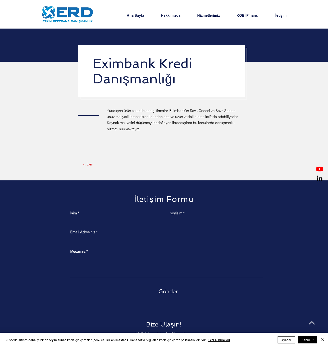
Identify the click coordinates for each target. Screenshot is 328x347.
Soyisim (176, 213)
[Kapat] (322, 339)
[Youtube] (320, 169)
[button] (213, 15)
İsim (73, 213)
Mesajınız (77, 251)
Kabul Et (307, 340)
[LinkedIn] (320, 178)
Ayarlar (286, 340)
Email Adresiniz (82, 232)
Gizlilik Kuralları (219, 340)
